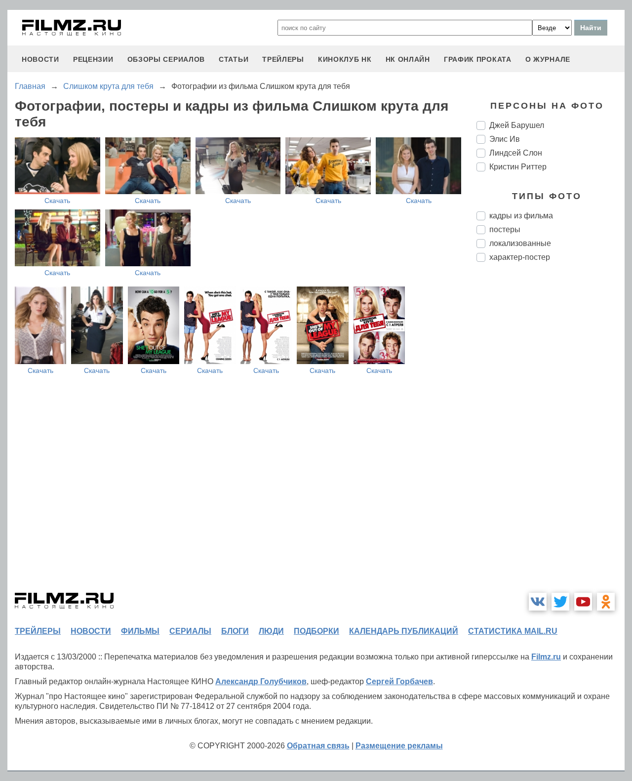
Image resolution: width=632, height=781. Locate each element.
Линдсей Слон (515, 153)
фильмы (140, 631)
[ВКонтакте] (538, 602)
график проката (478, 59)
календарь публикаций (403, 631)
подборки (316, 631)
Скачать (57, 201)
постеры (504, 229)
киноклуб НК (345, 59)
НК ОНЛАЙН (408, 59)
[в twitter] (560, 602)
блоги (235, 631)
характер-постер (519, 257)
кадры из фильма (521, 215)
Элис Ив (504, 139)
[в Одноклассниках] (606, 602)
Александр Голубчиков (261, 681)
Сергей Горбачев (399, 681)
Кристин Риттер (518, 167)
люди (271, 631)
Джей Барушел (516, 125)
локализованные (520, 243)
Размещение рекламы (399, 745)
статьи (233, 59)
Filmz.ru (546, 657)
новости (40, 59)
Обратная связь (318, 745)
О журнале (547, 59)
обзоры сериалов (166, 59)
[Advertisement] (550, 435)
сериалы (190, 631)
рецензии (93, 59)
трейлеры (283, 59)
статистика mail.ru (512, 631)
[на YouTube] (583, 602)
